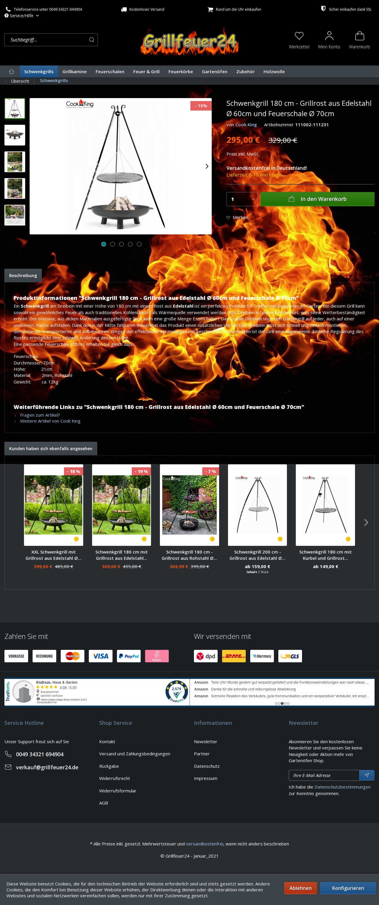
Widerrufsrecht (114, 778)
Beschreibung (23, 275)
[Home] (11, 71)
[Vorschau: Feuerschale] (14, 135)
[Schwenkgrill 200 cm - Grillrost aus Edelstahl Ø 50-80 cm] (257, 505)
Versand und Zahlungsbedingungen (134, 754)
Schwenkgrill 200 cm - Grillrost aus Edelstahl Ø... (257, 555)
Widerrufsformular (117, 791)
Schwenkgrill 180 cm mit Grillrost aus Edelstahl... (121, 555)
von (230, 124)
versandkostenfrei (204, 844)
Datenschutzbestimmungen (342, 787)
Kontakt (107, 741)
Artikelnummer (279, 124)
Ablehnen (301, 888)
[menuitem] (71, 40)
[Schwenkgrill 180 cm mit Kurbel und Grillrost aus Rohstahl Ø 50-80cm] (325, 505)
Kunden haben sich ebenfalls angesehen (50, 448)
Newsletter (205, 741)
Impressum (205, 778)
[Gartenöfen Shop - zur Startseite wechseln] (189, 39)
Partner (202, 754)
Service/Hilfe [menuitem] (22, 15)
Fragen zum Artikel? (39, 415)
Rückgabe (109, 766)
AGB (103, 803)
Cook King (246, 124)
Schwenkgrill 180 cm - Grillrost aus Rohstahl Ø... (189, 555)
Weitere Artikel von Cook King (50, 421)
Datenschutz (207, 766)
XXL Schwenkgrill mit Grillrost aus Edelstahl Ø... (53, 555)
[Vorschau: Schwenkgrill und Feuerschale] (14, 108)
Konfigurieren (348, 888)
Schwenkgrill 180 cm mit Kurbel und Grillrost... (325, 555)
